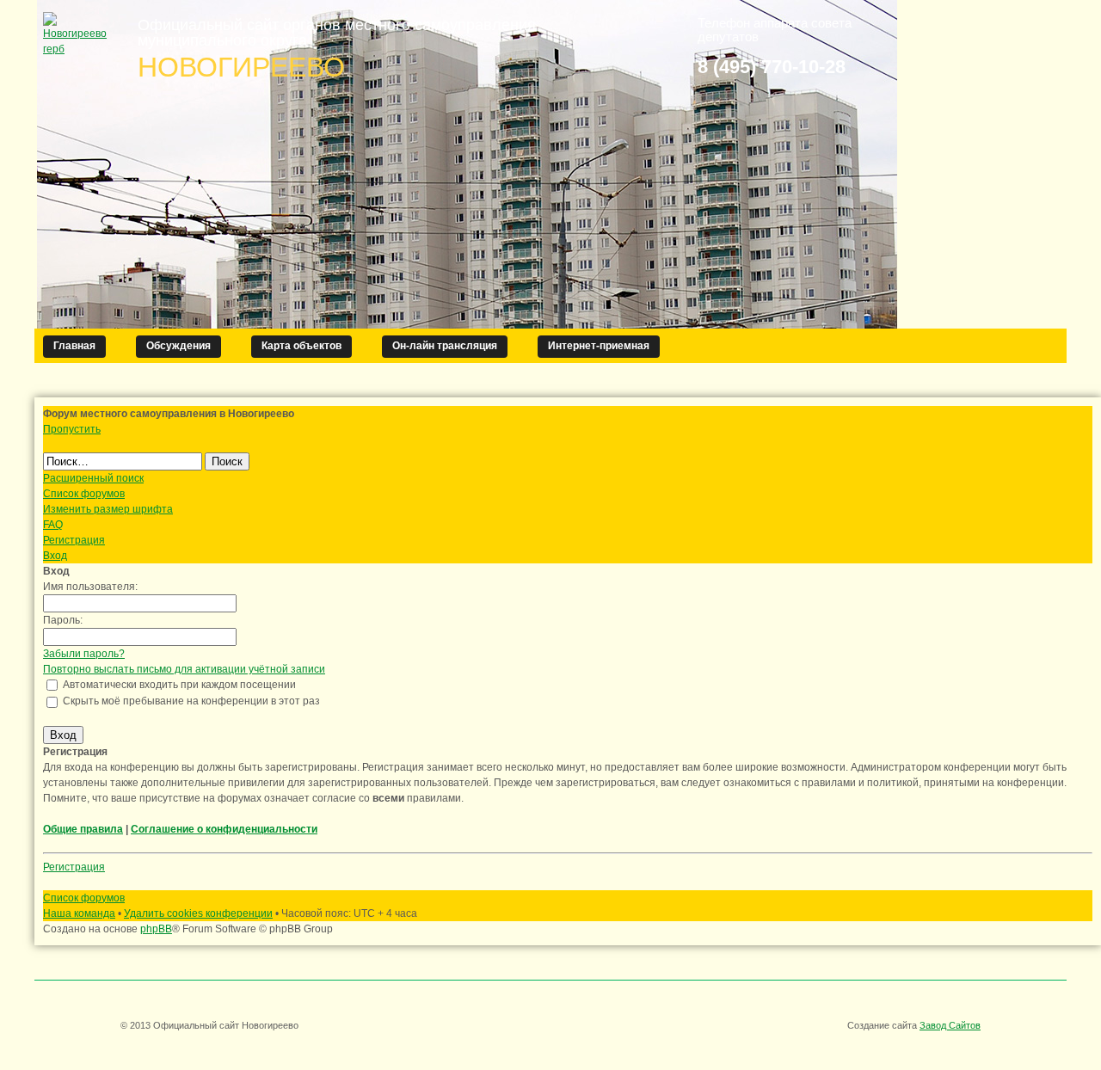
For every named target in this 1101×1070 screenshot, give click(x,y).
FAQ (53, 525)
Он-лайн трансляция (444, 346)
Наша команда (79, 913)
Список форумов (84, 494)
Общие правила (83, 829)
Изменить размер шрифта (108, 509)
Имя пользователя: (90, 587)
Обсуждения (178, 346)
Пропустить (72, 429)
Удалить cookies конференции (198, 913)
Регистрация (74, 540)
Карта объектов (301, 346)
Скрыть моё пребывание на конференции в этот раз (190, 701)
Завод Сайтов (950, 1025)
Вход (55, 556)
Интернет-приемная (598, 346)
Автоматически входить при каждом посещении (178, 685)
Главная (74, 346)
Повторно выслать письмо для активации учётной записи (184, 669)
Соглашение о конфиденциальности (224, 829)
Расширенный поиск (93, 478)
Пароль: (63, 620)
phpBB (156, 929)
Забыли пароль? (84, 654)
